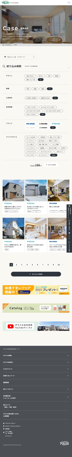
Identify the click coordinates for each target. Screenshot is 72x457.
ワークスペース (30, 140)
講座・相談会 (69, 226)
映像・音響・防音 (43, 144)
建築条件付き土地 (45, 98)
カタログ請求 (69, 248)
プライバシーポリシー (10, 423)
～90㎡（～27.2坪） (31, 107)
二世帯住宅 (42, 137)
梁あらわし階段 (52, 148)
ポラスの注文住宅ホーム (8, 44)
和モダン (41, 76)
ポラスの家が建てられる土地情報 (11, 415)
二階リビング (59, 151)
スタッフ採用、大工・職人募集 (9, 432)
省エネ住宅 (41, 140)
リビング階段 (55, 144)
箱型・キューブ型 (31, 79)
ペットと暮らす (30, 144)
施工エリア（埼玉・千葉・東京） (10, 406)
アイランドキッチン (31, 151)
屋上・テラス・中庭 (55, 137)
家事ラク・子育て (53, 140)
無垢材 (53, 155)
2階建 (35, 89)
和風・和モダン (30, 76)
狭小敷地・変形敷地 (31, 98)
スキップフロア (30, 155)
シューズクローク (31, 148)
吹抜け (37, 249)
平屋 (28, 89)
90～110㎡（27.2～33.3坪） (48, 107)
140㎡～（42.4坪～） (32, 114)
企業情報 (7, 429)
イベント (69, 237)
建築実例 (6, 382)
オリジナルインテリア (46, 151)
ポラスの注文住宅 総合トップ (11, 349)
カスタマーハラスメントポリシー (13, 426)
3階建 (42, 89)
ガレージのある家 (31, 137)
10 (59, 264)
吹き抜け (63, 148)
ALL (41, 79)
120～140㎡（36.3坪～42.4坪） (53, 111)
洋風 (49, 76)
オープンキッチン (43, 155)
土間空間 (42, 148)
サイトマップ (8, 436)
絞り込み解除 (52, 165)
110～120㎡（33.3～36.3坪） (34, 111)
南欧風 (56, 76)
